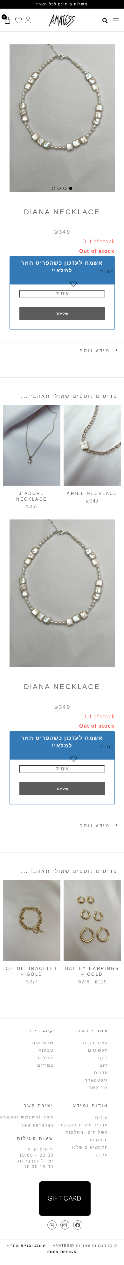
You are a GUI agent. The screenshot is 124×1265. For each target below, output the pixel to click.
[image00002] (62, 118)
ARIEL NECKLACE (92, 493)
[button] (115, 20)
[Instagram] (65, 1225)
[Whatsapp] (52, 1225)
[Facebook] (77, 1225)
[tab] (62, 350)
